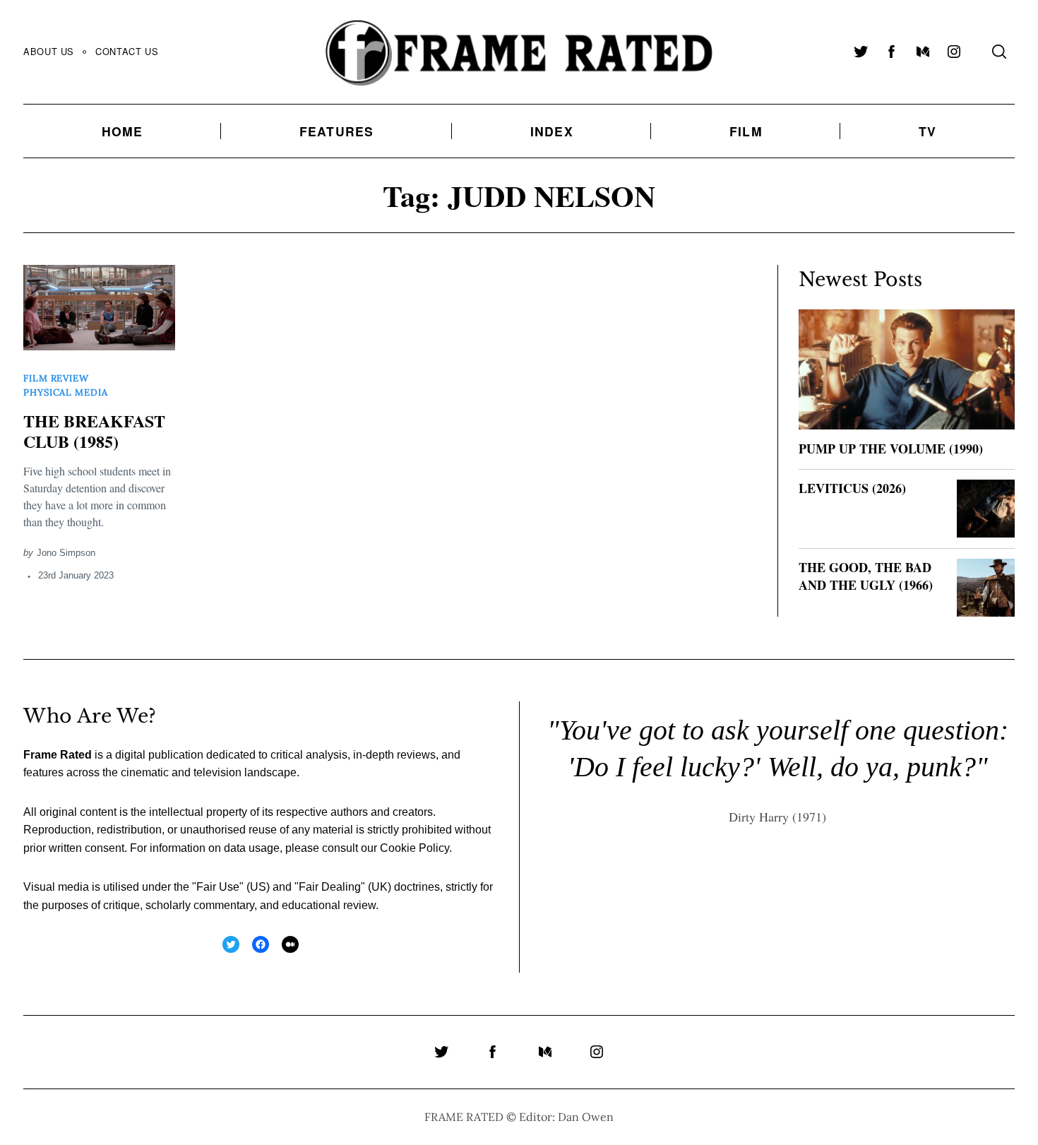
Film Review (56, 378)
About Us (48, 51)
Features (336, 131)
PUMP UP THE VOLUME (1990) (891, 448)
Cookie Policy (414, 848)
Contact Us (126, 51)
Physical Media (65, 392)
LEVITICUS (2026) (852, 488)
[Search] (999, 51)
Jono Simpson (66, 552)
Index (551, 131)
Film (746, 131)
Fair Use (217, 887)
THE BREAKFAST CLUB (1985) (94, 430)
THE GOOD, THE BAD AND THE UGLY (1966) (866, 576)
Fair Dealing (330, 887)
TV (927, 131)
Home (122, 131)
